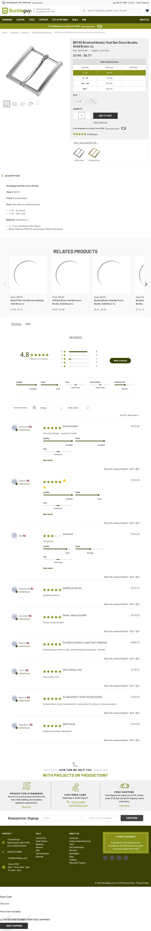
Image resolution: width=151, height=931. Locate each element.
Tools (32, 20)
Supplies (43, 20)
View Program (37, 3)
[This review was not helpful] (137, 468)
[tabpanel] (28, 284)
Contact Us (41, 838)
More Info (26, 807)
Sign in (139, 3)
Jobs (71, 844)
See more (48, 460)
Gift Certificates (76, 847)
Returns (39, 847)
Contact (131, 3)
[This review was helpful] (131, 468)
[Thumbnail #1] (15, 104)
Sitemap (39, 856)
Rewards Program (77, 863)
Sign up (146, 3)
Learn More (124, 805)
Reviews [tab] (16, 323)
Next (146, 284)
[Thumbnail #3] (30, 104)
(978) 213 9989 (78, 802)
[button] (75, 175)
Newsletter (74, 853)
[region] (34, 104)
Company (73, 838)
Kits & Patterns (60, 20)
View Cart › (5, 903)
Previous (5, 284)
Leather (20, 20)
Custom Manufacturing (80, 841)
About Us (144, 20)
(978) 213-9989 (121, 3)
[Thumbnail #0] (7, 104)
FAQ (38, 850)
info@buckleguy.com (78, 805)
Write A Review (120, 360)
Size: (75, 95)
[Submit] (84, 10)
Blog (71, 856)
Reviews (73, 850)
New (84, 20)
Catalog (73, 860)
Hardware (7, 20)
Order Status (41, 841)
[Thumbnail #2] (22, 104)
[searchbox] (22, 407)
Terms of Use (128, 883)
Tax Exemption (42, 853)
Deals (75, 20)
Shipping (40, 844)
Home (17, 10)
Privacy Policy (142, 883)
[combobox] (110, 10)
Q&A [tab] (28, 323)
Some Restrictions (88, 26)
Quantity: (78, 109)
